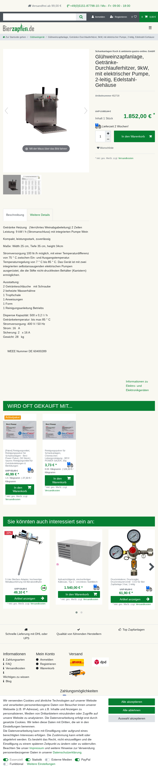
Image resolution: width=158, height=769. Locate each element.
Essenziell (16, 759)
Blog (9, 681)
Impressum (36, 748)
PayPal (85, 759)
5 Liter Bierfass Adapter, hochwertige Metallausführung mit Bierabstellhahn (23, 580)
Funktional (16, 764)
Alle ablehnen (132, 710)
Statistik (37, 759)
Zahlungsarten (15, 659)
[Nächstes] (85, 110)
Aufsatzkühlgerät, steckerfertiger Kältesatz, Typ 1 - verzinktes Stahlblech (78, 580)
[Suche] (81, 17)
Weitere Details (40, 214)
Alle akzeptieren (131, 701)
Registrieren (48, 664)
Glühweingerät (36, 37)
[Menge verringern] (108, 139)
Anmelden (46, 659)
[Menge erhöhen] (108, 133)
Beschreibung (15, 214)
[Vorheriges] (6, 110)
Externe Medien (61, 759)
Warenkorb (47, 668)
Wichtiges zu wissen (16, 676)
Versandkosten (125, 158)
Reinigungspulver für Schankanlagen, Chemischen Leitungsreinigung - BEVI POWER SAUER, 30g (57, 455)
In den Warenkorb (133, 136)
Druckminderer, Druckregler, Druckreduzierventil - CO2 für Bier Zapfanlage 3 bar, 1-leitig (128, 582)
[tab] (15, 215)
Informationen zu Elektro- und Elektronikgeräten (137, 386)
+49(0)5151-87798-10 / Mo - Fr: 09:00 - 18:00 (99, 5)
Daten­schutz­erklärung (67, 752)
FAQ (9, 664)
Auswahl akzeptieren (131, 718)
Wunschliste (106, 147)
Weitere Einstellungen (41, 764)
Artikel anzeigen (24, 598)
